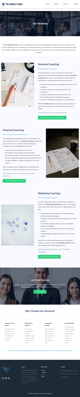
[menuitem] (47, 4)
